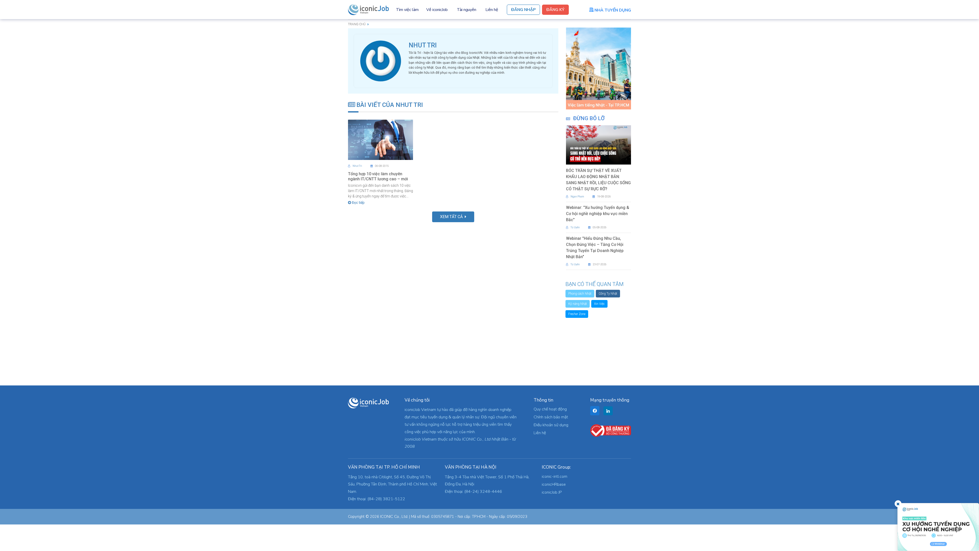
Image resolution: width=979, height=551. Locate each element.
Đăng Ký (555, 9)
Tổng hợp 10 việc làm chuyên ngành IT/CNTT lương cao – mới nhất (378, 178)
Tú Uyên (575, 227)
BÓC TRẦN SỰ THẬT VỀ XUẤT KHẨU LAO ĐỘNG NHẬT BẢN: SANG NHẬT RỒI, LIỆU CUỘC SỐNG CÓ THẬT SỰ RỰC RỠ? (598, 179)
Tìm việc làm (407, 9)
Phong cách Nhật (579, 293)
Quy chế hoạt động (550, 409)
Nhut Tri (357, 166)
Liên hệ (491, 9)
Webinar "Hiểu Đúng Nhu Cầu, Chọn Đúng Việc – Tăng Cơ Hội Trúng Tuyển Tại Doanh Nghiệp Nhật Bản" (595, 247)
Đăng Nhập (523, 9)
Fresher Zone (576, 314)
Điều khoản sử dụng (551, 425)
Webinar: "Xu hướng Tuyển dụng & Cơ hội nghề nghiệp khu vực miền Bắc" (597, 213)
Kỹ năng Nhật (577, 304)
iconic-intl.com (554, 476)
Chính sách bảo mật (551, 417)
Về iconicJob (437, 9)
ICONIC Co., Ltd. (394, 516)
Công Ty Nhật (608, 293)
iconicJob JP (552, 492)
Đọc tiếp (358, 203)
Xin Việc (599, 304)
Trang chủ (357, 24)
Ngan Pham (577, 196)
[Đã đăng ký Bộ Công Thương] (610, 430)
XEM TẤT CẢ (452, 216)
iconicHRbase (554, 484)
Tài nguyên (466, 9)
